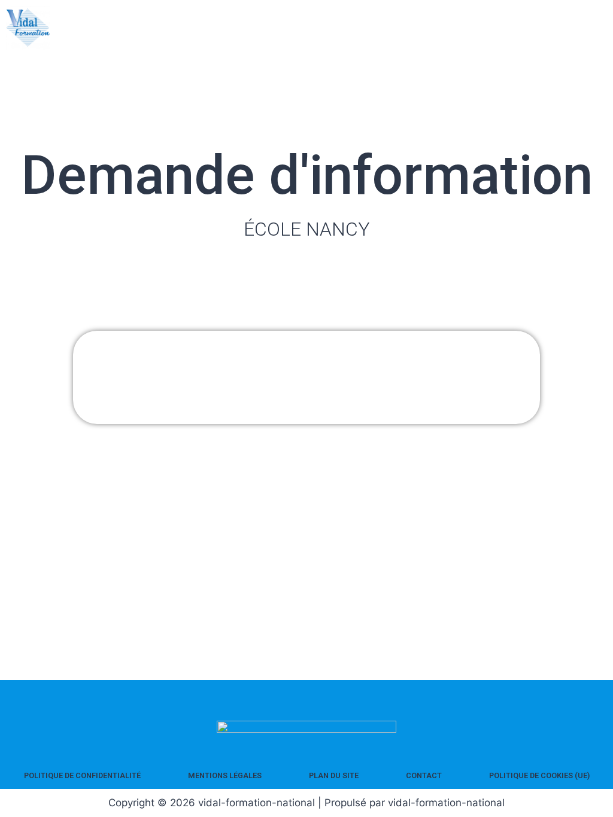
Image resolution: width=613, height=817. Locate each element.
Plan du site (334, 775)
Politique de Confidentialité (82, 775)
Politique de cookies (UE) (539, 775)
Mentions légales (225, 775)
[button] (600, 28)
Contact (424, 775)
